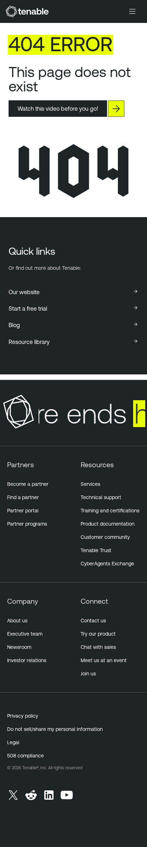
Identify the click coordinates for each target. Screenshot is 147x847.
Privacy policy (22, 716)
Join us (88, 673)
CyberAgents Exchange (107, 563)
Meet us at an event (104, 660)
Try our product (98, 634)
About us (17, 620)
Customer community (105, 537)
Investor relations (26, 660)
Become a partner (28, 484)
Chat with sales (98, 647)
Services (90, 484)
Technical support (101, 497)
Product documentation (108, 524)
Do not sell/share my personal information (55, 729)
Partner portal (23, 510)
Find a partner (23, 497)
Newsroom (19, 647)
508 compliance (25, 756)
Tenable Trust (96, 550)
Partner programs (27, 524)
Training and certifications (110, 510)
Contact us (93, 620)
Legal (13, 742)
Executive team (24, 634)
